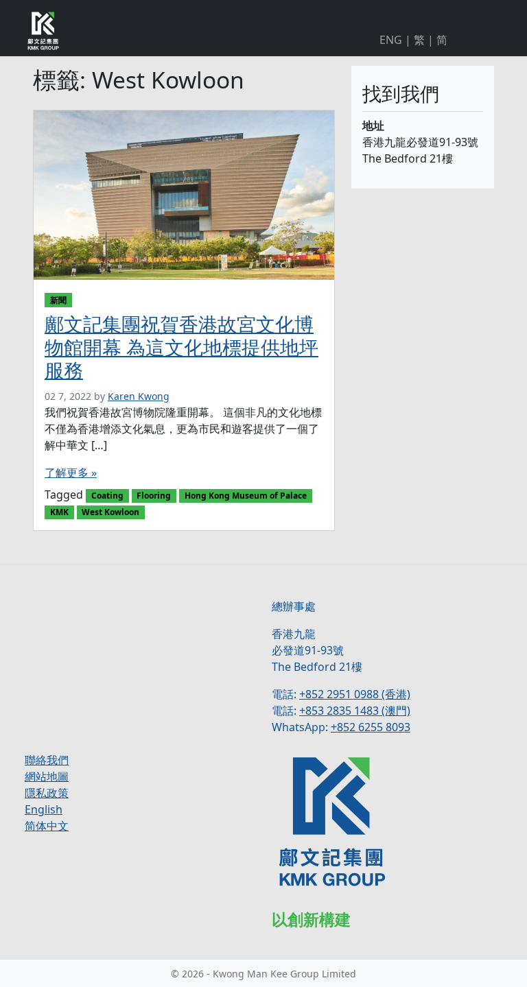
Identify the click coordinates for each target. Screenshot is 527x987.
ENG (390, 39)
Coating (107, 495)
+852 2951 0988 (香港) (354, 694)
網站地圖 (47, 776)
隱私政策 (47, 792)
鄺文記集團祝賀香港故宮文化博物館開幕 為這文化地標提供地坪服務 (181, 347)
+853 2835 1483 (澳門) (354, 710)
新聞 (58, 300)
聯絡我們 (47, 760)
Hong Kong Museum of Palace (246, 495)
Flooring (154, 495)
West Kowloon (110, 512)
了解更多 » (71, 472)
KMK (59, 512)
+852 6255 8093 (370, 727)
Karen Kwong (138, 396)
